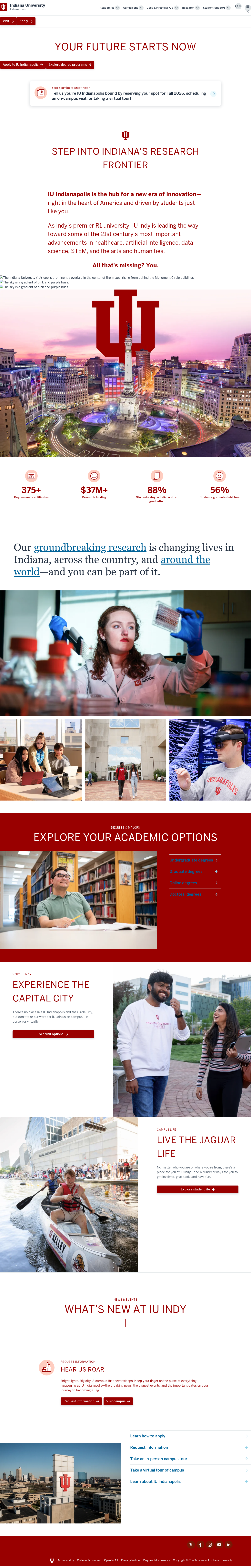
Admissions (130, 7)
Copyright (179, 1560)
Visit (6, 21)
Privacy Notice (130, 1560)
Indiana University (221, 1560)
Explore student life (195, 1189)
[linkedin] (229, 1547)
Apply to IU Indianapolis (20, 65)
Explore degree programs (68, 65)
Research (188, 7)
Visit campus (116, 1401)
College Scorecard (89, 1560)
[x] (191, 1547)
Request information (79, 1401)
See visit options (51, 1034)
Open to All (111, 1560)
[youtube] (219, 1547)
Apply (23, 21)
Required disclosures (156, 1560)
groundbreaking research (90, 547)
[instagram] (210, 1547)
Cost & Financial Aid (160, 7)
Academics (107, 7)
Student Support (214, 7)
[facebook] (200, 1547)
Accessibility (65, 1560)
